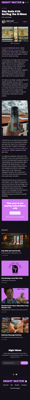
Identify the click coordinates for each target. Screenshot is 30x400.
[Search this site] (25, 2)
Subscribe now (15, 213)
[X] (13, 374)
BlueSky (17, 385)
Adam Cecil (10, 21)
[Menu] (28, 2)
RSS (12, 385)
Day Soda (4, 8)
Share (25, 21)
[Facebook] (16, 374)
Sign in (22, 217)
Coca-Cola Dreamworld (15, 148)
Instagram (24, 385)
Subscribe (6, 385)
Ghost (18, 388)
